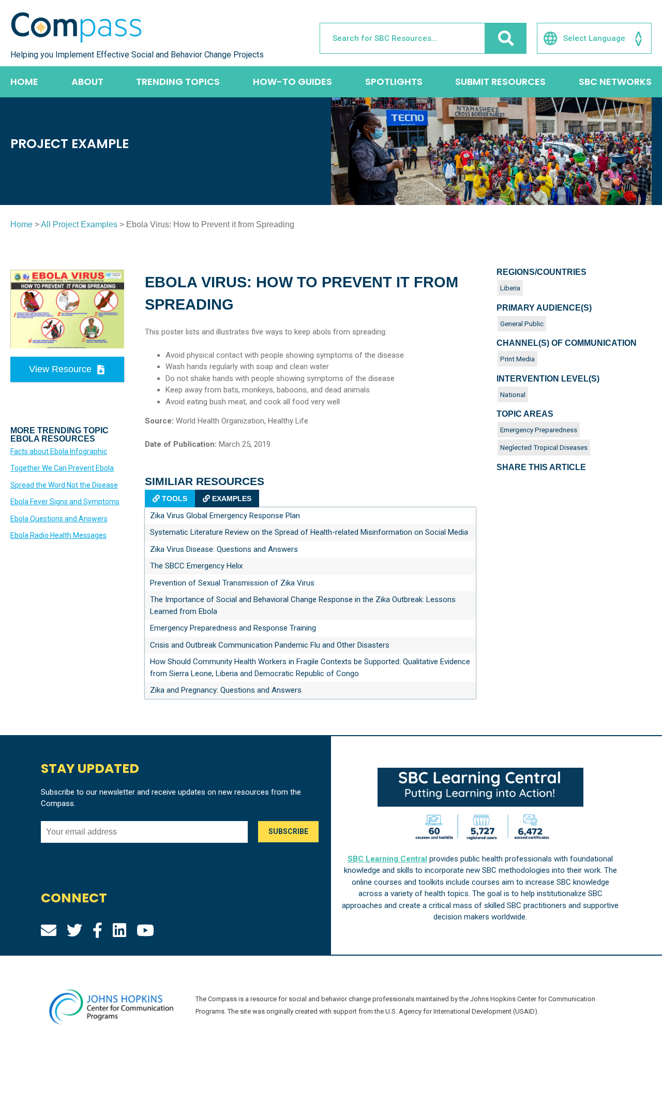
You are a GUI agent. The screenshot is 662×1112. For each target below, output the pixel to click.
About (87, 81)
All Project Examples (79, 224)
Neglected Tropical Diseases (544, 447)
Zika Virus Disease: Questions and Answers (224, 549)
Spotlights (394, 81)
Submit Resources (500, 81)
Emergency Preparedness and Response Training (233, 628)
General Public (522, 323)
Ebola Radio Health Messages (58, 535)
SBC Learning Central (387, 859)
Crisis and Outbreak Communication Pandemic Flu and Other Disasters (269, 645)
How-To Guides (292, 81)
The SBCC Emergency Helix (196, 565)
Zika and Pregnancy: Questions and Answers (226, 690)
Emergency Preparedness (538, 430)
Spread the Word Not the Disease (64, 485)
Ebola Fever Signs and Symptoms (64, 502)
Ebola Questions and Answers (59, 519)
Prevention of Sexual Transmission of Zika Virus (232, 583)
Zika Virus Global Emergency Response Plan (225, 515)
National (512, 394)
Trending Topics (178, 81)
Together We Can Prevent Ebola (62, 468)
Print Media (517, 359)
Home (24, 81)
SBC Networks (615, 81)
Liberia (510, 288)
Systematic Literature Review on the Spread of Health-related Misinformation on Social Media (309, 532)
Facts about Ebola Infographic (58, 451)
